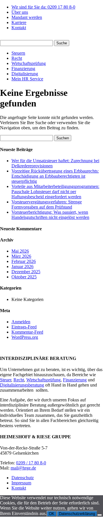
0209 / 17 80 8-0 (31, 462)
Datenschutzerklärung (77, 514)
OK (51, 514)
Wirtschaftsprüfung (28, 63)
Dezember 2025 (25, 271)
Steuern (18, 53)
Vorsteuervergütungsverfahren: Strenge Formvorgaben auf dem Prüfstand (46, 204)
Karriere (18, 22)
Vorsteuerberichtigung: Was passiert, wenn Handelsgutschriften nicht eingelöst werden (50, 215)
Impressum (21, 482)
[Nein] (99, 515)
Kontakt (18, 27)
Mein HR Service (27, 78)
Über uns (19, 12)
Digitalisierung (24, 73)
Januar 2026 (22, 266)
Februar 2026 (23, 261)
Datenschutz (22, 477)
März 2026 (21, 256)
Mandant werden (26, 17)
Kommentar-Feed (27, 332)
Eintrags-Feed (24, 326)
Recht (16, 58)
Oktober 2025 (24, 276)
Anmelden (20, 321)
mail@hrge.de (23, 467)
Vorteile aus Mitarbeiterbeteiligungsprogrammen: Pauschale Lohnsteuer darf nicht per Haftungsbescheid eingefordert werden (55, 191)
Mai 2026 (20, 251)
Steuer (5, 379)
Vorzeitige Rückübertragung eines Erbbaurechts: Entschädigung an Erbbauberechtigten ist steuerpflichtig (55, 176)
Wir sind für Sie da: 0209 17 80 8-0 (43, 7)
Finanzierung (23, 68)
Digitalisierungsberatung (22, 385)
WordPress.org (24, 337)
